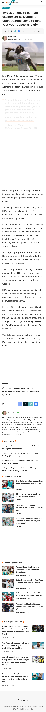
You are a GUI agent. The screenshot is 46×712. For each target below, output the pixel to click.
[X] (21, 700)
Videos (6, 7)
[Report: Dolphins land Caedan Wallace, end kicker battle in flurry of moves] (8, 607)
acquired (14, 190)
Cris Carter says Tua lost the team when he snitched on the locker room (29, 483)
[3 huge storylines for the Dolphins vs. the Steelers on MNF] (8, 497)
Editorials (19, 489)
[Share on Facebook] (8, 31)
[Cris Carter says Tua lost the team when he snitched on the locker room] (8, 484)
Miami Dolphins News (23, 575)
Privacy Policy (29, 709)
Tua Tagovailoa (33, 391)
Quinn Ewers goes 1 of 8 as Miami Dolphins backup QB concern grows (29, 582)
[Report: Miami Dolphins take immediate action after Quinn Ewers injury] (8, 570)
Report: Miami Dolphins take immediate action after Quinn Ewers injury (27, 569)
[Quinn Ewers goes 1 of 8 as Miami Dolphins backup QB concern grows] (8, 583)
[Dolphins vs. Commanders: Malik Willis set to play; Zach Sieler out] (8, 596)
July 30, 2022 (30, 128)
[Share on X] (11, 31)
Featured (16, 388)
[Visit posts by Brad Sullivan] (4, 38)
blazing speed (14, 290)
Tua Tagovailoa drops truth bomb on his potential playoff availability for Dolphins (16, 645)
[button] (4, 2)
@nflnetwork (32, 117)
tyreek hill (6, 395)
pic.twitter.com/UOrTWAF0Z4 (19, 120)
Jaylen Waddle (27, 388)
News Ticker (21, 391)
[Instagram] (27, 700)
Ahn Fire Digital (19, 709)
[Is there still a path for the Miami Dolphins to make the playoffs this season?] (8, 521)
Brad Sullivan (12, 37)
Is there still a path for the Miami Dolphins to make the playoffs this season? (29, 520)
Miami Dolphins (8, 391)
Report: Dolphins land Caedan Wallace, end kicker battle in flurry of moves (29, 606)
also (35, 277)
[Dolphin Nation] (12, 2)
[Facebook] (18, 700)
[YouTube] (24, 700)
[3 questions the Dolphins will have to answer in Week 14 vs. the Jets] (8, 508)
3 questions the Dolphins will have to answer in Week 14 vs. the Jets (29, 507)
